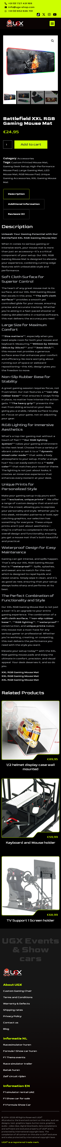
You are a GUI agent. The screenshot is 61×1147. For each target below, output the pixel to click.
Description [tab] (16, 193)
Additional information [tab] (24, 204)
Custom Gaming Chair (17, 990)
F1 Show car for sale (16, 1098)
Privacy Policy (12, 1016)
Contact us (10, 1022)
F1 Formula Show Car (17, 1104)
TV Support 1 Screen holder (30, 920)
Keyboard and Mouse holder (30, 843)
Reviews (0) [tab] (16, 214)
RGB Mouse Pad (29, 174)
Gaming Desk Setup (16, 166)
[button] (52, 23)
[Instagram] (49, 14)
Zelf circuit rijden (14, 1076)
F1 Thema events (14, 1057)
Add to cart (31, 144)
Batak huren (11, 1070)
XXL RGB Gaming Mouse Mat (20, 672)
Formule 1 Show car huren (20, 1051)
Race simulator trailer (17, 1063)
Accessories (25, 158)
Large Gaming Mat (31, 170)
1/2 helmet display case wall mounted (30, 767)
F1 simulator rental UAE (18, 1092)
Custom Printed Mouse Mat (29, 162)
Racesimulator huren (17, 1044)
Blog (6, 1028)
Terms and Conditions (18, 997)
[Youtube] (54, 14)
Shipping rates (13, 1009)
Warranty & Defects (16, 1003)
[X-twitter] (43, 14)
